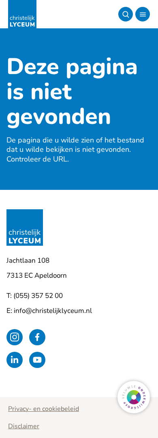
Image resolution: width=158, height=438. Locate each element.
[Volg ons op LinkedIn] (14, 360)
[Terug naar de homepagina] (22, 14)
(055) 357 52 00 (38, 295)
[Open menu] (142, 14)
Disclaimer (23, 426)
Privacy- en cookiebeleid (43, 408)
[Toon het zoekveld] (125, 14)
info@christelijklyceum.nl (53, 310)
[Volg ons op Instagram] (14, 337)
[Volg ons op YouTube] (37, 360)
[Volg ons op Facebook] (37, 337)
